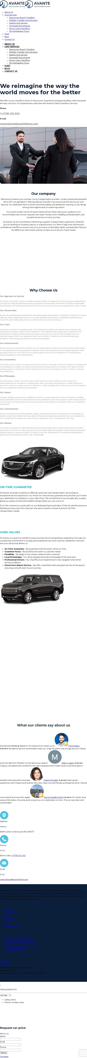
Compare (4, 1057)
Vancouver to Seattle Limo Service (20, 943)
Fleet (7, 34)
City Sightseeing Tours (19, 31)
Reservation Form (13, 926)
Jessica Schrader (51, 780)
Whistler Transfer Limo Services (23, 20)
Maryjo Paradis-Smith (53, 797)
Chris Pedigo (74, 746)
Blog (7, 37)
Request (3, 1053)
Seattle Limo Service (18, 23)
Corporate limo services (19, 26)
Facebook (4, 965)
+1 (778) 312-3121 (10, 113)
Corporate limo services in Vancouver (21, 946)
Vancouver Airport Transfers (22, 18)
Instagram (4, 962)
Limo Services (11, 15)
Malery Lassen (68, 763)
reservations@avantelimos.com (19, 123)
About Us (9, 12)
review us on (49, 746)
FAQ (6, 921)
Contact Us (9, 39)
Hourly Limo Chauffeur (19, 28)
